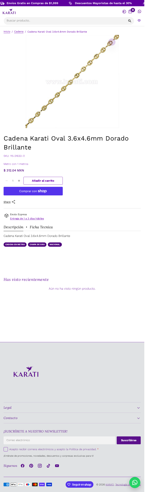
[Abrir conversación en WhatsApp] (139, 11)
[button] (139, 20)
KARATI (110, 484)
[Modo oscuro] (124, 11)
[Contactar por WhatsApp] (134, 482)
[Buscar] (129, 20)
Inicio (7, 31)
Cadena (18, 31)
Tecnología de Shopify (128, 484)
